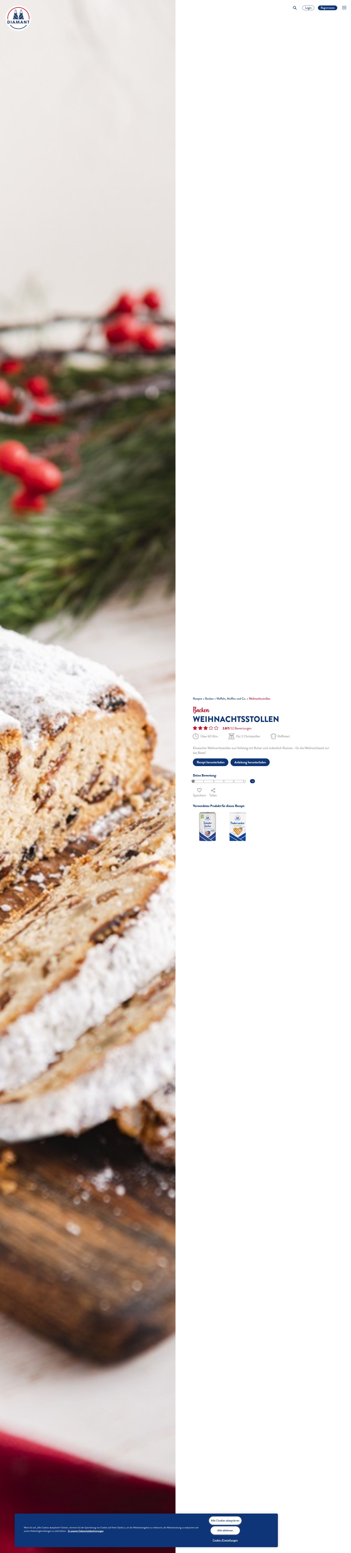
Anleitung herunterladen (250, 762)
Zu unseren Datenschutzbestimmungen (85, 1531)
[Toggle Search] (295, 7)
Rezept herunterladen (210, 762)
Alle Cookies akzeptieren (225, 1520)
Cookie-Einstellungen (225, 1540)
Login (308, 8)
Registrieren (328, 8)
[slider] (193, 781)
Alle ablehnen (225, 1530)
